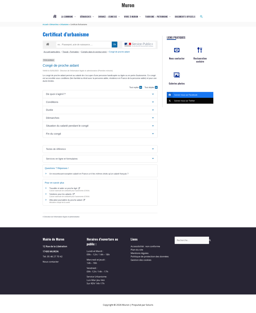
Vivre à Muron (131, 16)
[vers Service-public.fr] (139, 45)
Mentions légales (140, 253)
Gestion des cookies (141, 259)
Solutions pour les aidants (60, 194)
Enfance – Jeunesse (107, 16)
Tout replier (134, 87)
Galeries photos (177, 83)
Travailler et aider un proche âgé (63, 188)
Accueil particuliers (52, 52)
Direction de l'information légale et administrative (61, 217)
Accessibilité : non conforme (145, 246)
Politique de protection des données (150, 256)
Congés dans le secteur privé (94, 52)
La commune (67, 16)
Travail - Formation (70, 52)
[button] (201, 16)
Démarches (85, 16)
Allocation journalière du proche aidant (66, 200)
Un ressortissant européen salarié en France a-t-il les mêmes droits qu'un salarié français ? (88, 174)
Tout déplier (150, 87)
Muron (128, 5)
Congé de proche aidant (119, 52)
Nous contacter (177, 58)
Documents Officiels (185, 16)
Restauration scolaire (200, 60)
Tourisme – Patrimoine (156, 16)
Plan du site (137, 249)
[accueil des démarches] (48, 44)
